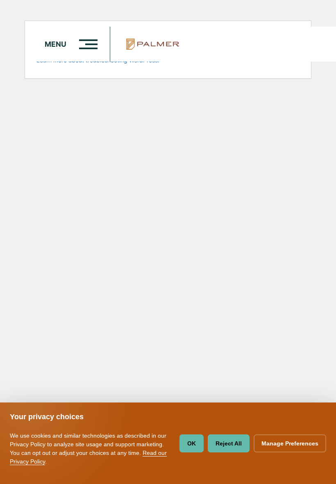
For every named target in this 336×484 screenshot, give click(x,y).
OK (191, 443)
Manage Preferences (289, 443)
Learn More (278, 9)
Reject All (229, 443)
